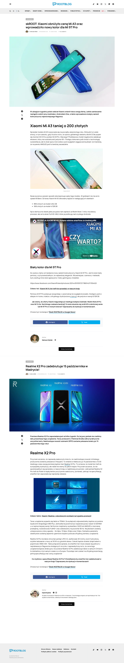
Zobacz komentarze (66, 349)
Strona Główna (45, 649)
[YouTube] (97, 4)
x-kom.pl (73, 296)
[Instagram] (101, 4)
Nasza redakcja (57, 649)
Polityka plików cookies (48, 651)
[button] (10, 4)
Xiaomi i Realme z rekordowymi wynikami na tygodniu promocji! (66, 516)
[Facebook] (113, 4)
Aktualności (30, 19)
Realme (67, 464)
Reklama (66, 649)
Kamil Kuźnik (46, 593)
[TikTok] (93, 4)
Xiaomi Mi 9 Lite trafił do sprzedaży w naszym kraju (60, 288)
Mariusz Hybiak (47, 340)
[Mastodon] (109, 4)
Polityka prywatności (65, 651)
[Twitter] (105, 4)
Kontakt (73, 649)
